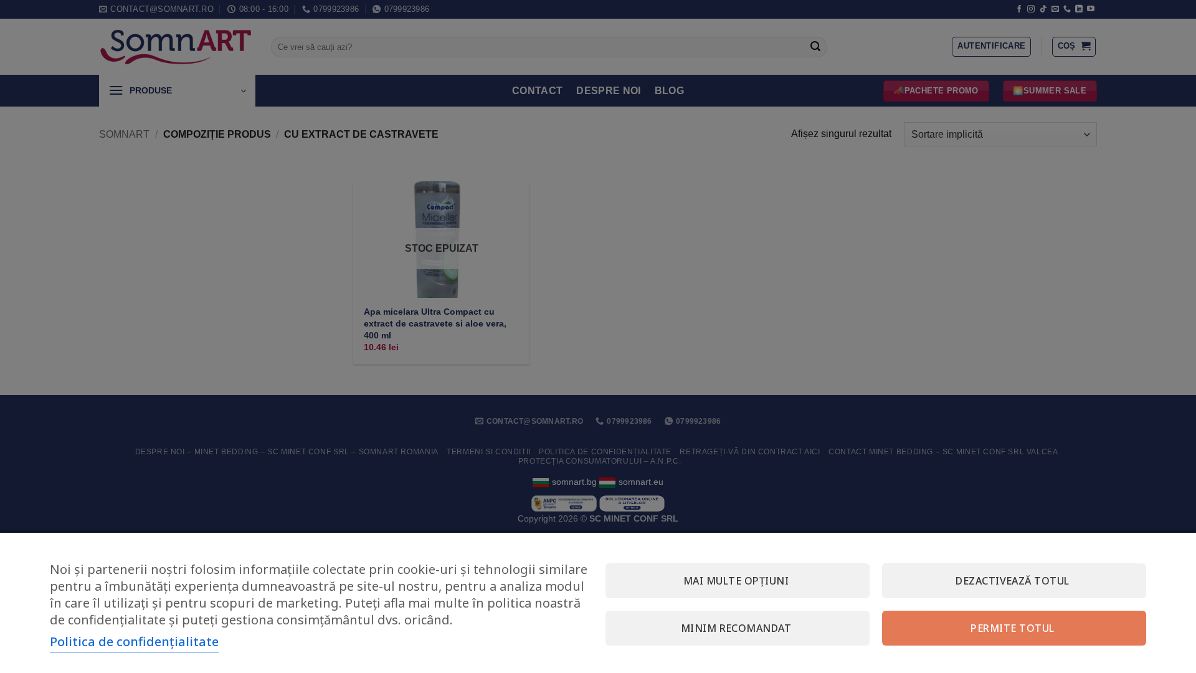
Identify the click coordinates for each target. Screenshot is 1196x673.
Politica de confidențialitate (134, 641)
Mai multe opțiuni (736, 581)
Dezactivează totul (1013, 581)
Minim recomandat (736, 628)
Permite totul (1012, 628)
